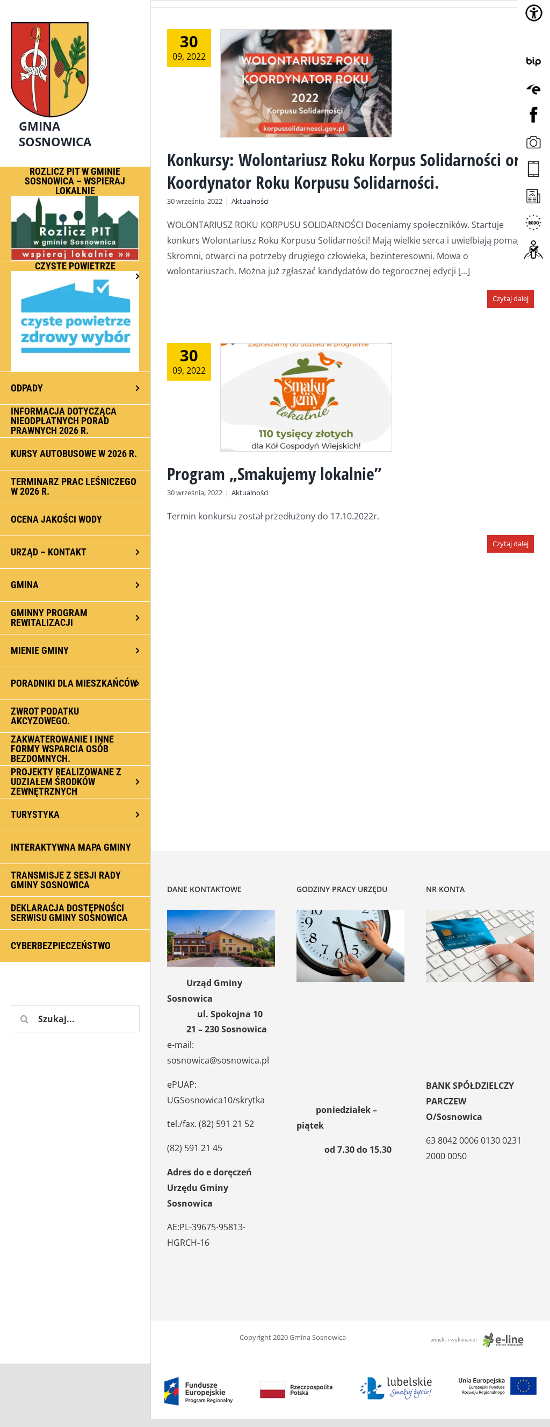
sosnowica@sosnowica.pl (218, 1060)
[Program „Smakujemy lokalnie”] (306, 397)
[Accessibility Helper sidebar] (534, 13)
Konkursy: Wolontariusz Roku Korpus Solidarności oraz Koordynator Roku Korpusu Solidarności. (350, 171)
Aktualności (250, 201)
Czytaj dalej (511, 298)
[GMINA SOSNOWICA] (75, 19)
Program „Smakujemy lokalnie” (274, 473)
